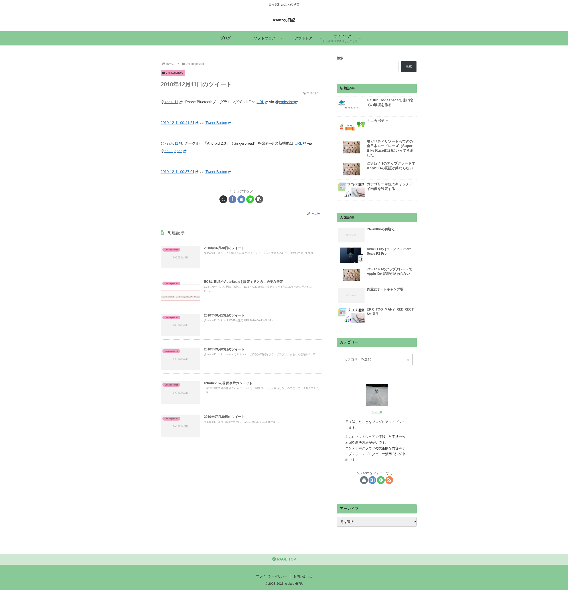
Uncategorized (174, 72)
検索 (340, 58)
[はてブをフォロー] (372, 480)
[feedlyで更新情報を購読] (381, 480)
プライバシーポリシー (271, 576)
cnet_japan (173, 151)
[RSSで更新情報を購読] (389, 480)
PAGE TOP (286, 559)
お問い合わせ (303, 576)
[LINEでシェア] (250, 199)
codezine (286, 102)
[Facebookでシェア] (232, 199)
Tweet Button (216, 123)
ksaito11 (171, 102)
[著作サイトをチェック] (364, 480)
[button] (259, 199)
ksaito (376, 412)
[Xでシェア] (223, 199)
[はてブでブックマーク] (241, 199)
